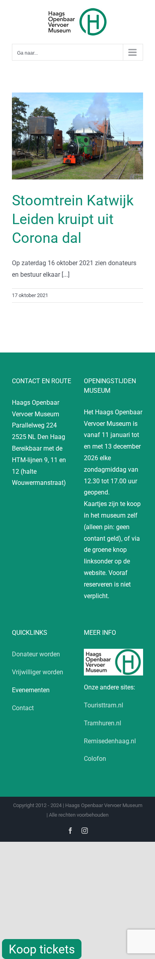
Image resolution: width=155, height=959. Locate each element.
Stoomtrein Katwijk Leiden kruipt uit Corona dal (73, 219)
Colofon (95, 758)
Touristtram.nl (103, 705)
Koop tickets (42, 949)
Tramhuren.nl (102, 723)
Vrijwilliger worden (37, 672)
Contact (23, 708)
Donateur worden (36, 654)
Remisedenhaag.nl (110, 741)
